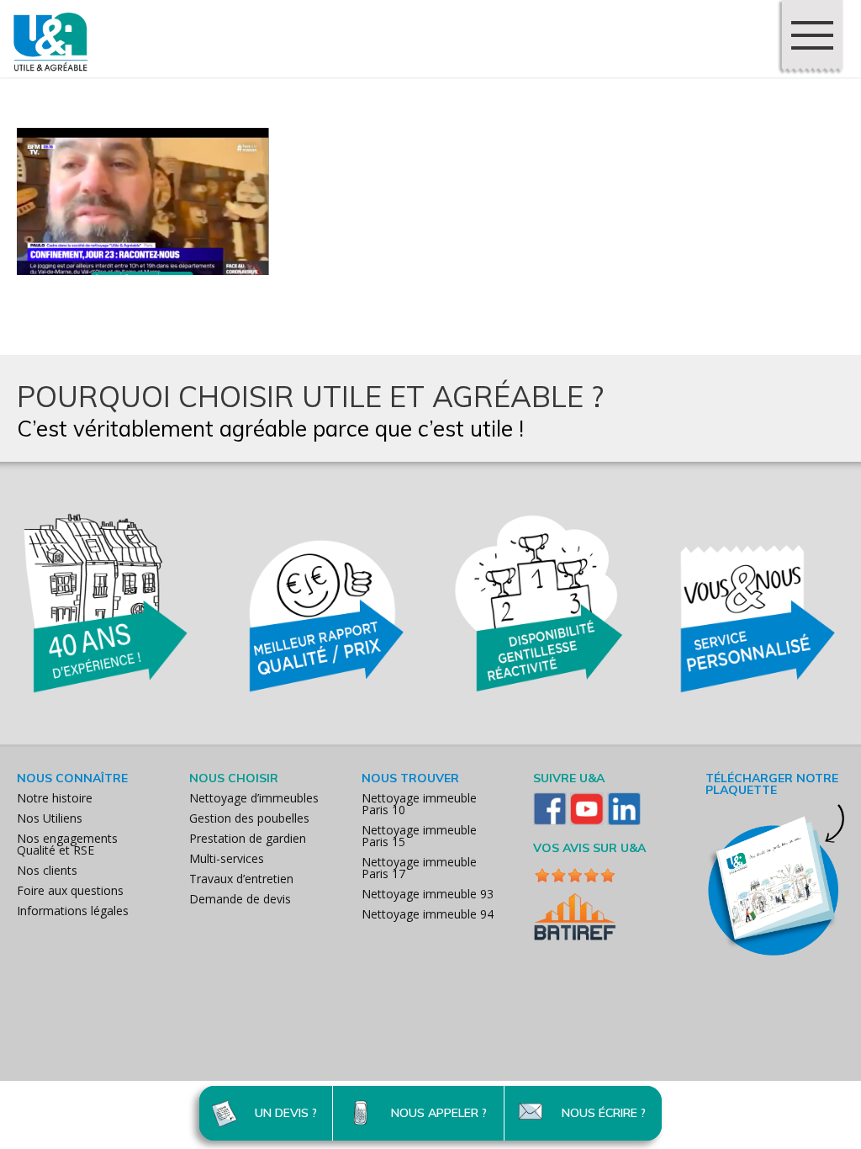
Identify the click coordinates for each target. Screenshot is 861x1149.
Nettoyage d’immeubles (254, 798)
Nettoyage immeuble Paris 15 (419, 836)
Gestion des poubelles (249, 818)
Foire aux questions (70, 890)
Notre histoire (54, 798)
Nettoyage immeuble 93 (428, 894)
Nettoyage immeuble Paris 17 (419, 868)
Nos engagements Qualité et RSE (67, 844)
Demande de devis (240, 899)
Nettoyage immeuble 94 (428, 914)
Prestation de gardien (247, 838)
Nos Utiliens (49, 818)
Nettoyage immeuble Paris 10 (419, 804)
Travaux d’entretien (241, 879)
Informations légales (73, 911)
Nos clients (47, 870)
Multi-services (226, 858)
